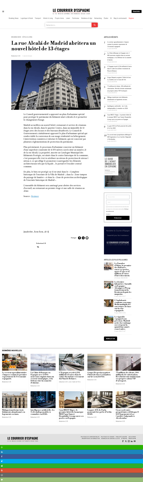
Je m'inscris (93, 259)
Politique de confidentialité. (84, 267)
